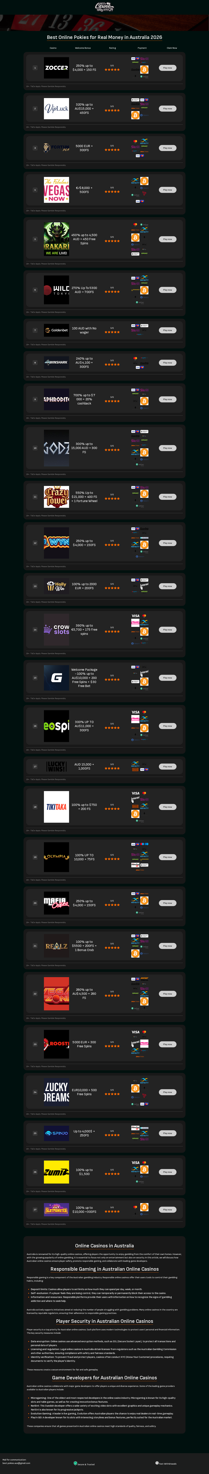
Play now (167, 67)
